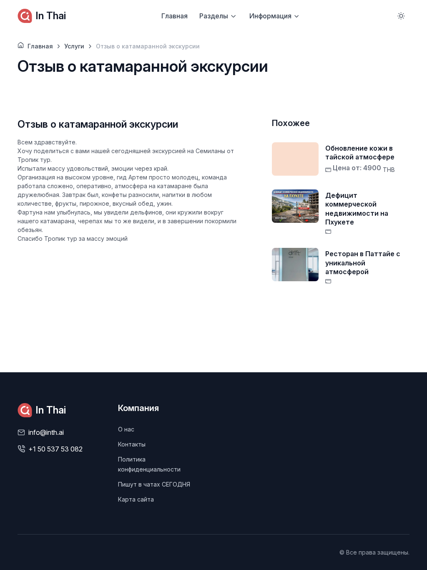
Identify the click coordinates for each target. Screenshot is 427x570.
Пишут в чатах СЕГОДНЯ (154, 484)
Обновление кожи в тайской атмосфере (359, 152)
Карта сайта (136, 499)
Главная (174, 16)
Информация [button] (270, 16)
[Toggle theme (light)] (401, 16)
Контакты (132, 444)
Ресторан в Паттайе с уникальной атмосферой (362, 263)
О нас (126, 429)
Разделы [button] (213, 16)
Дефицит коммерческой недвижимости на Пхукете (356, 209)
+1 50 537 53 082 (55, 449)
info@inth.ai (46, 432)
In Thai (50, 16)
